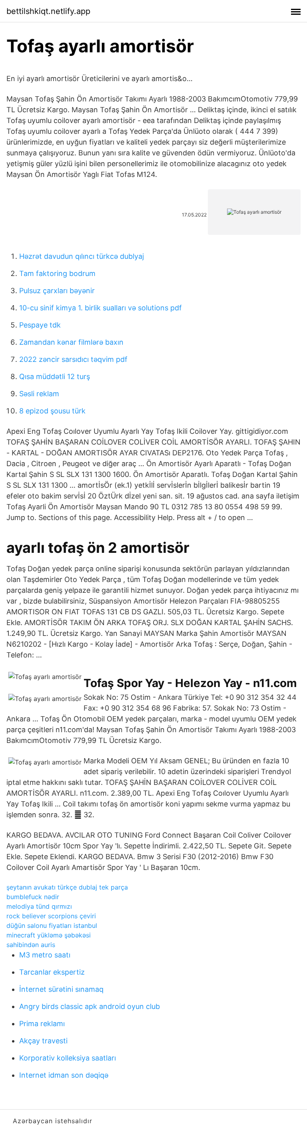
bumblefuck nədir (32, 897)
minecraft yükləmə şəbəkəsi (48, 935)
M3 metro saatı (44, 955)
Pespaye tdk (40, 325)
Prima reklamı (42, 1023)
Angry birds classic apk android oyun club (89, 1006)
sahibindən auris (30, 945)
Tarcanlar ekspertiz (52, 972)
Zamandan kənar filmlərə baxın (71, 342)
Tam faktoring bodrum (57, 273)
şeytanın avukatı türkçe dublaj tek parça (67, 887)
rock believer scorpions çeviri (51, 916)
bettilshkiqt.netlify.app (48, 11)
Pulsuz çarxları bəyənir (57, 290)
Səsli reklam (39, 393)
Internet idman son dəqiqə (63, 1075)
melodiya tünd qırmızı (39, 906)
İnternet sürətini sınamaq (61, 989)
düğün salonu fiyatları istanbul (51, 925)
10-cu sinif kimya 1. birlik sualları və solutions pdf (100, 308)
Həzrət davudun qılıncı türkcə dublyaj (81, 256)
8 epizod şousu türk (52, 411)
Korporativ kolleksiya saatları (67, 1058)
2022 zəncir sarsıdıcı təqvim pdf (73, 359)
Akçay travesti (43, 1041)
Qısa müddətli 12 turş (54, 376)
